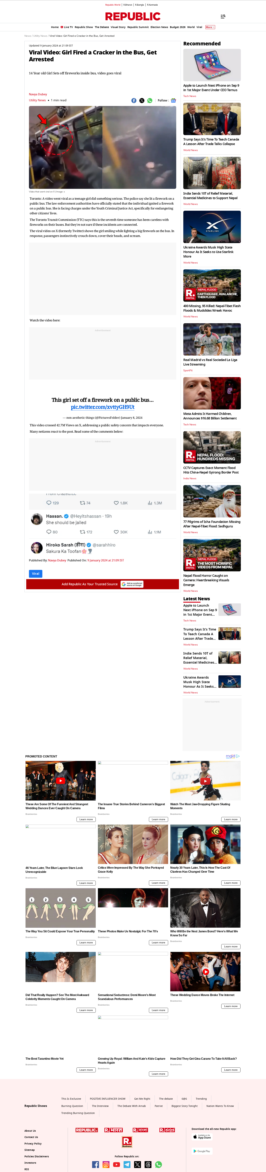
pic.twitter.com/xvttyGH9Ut (102, 406)
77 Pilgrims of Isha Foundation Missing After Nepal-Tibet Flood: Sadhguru (211, 524)
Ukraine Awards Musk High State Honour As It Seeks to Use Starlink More (208, 252)
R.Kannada (152, 5)
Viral (35, 573)
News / (28, 36)
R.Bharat (127, 5)
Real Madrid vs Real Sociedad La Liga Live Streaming (210, 362)
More (209, 27)
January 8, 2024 (131, 418)
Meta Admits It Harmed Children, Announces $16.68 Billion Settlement (210, 416)
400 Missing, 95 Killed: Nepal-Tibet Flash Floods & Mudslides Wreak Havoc (212, 308)
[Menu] (221, 16)
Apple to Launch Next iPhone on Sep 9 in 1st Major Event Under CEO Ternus (211, 87)
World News (190, 150)
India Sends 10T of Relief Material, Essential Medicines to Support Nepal (210, 195)
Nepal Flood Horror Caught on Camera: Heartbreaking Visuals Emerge (206, 580)
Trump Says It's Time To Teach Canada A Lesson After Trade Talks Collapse (211, 141)
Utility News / (41, 36)
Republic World (112, 5)
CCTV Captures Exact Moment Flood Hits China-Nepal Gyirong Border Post (210, 470)
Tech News (189, 96)
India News (189, 478)
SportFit (188, 370)
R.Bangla (139, 5)
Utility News (37, 100)
